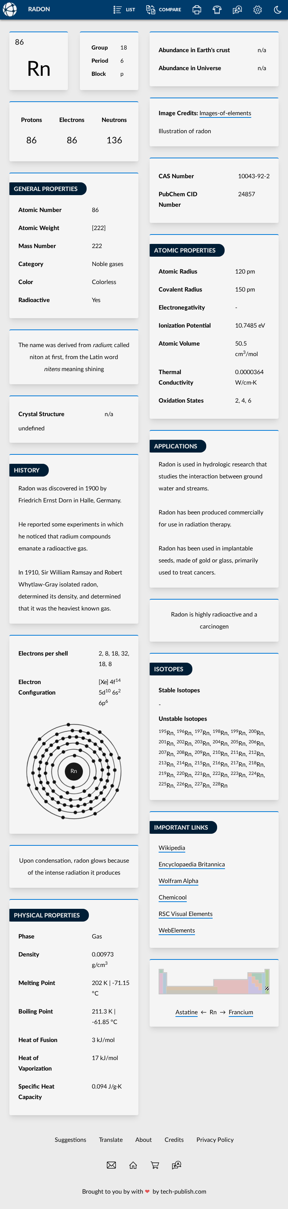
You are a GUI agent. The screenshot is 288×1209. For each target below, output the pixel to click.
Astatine (187, 1012)
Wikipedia (172, 848)
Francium (241, 1012)
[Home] (9, 9)
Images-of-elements (225, 113)
